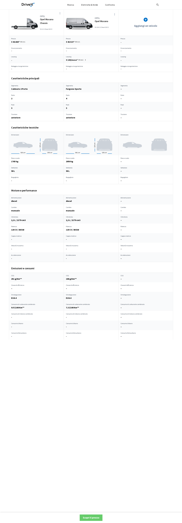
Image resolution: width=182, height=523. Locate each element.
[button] (76, 60)
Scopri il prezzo (91, 517)
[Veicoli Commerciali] (28, 5)
